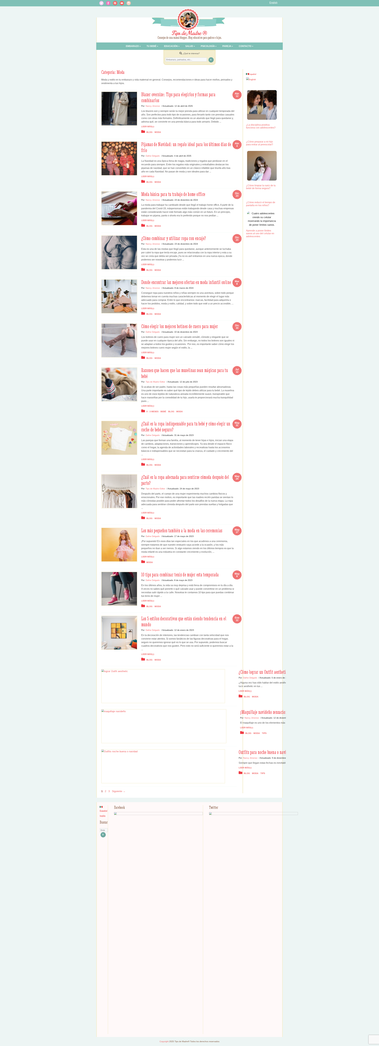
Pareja (226, 46)
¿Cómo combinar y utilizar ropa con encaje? (173, 238)
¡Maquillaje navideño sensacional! (265, 712)
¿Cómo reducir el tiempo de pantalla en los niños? (260, 203)
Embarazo (132, 46)
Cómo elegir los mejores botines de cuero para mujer (179, 326)
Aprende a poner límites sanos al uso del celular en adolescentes (260, 233)
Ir (211, 59)
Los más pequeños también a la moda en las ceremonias (181, 530)
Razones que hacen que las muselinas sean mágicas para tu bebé (184, 373)
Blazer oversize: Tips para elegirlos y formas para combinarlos (178, 97)
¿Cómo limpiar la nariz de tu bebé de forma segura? (261, 187)
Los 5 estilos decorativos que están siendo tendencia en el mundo (183, 621)
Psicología (208, 46)
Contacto (245, 46)
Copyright (164, 1041)
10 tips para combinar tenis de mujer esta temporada (180, 574)
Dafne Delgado (153, 156)
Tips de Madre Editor (155, 382)
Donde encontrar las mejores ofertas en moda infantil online (186, 282)
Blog (149, 132)
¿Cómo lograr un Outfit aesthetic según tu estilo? (275, 672)
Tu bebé (151, 46)
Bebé (163, 411)
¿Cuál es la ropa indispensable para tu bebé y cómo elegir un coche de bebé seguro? (185, 427)
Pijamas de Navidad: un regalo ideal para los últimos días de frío (186, 147)
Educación (171, 46)
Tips (264, 733)
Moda (158, 132)
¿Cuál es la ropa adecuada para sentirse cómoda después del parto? (185, 480)
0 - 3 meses (152, 411)
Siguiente (118, 791)
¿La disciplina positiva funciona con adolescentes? (261, 126)
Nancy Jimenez (153, 106)
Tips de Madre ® (189, 33)
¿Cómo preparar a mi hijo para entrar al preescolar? (259, 143)
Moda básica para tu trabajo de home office (173, 194)
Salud (189, 46)
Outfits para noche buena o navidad (265, 752)
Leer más (146, 126)
